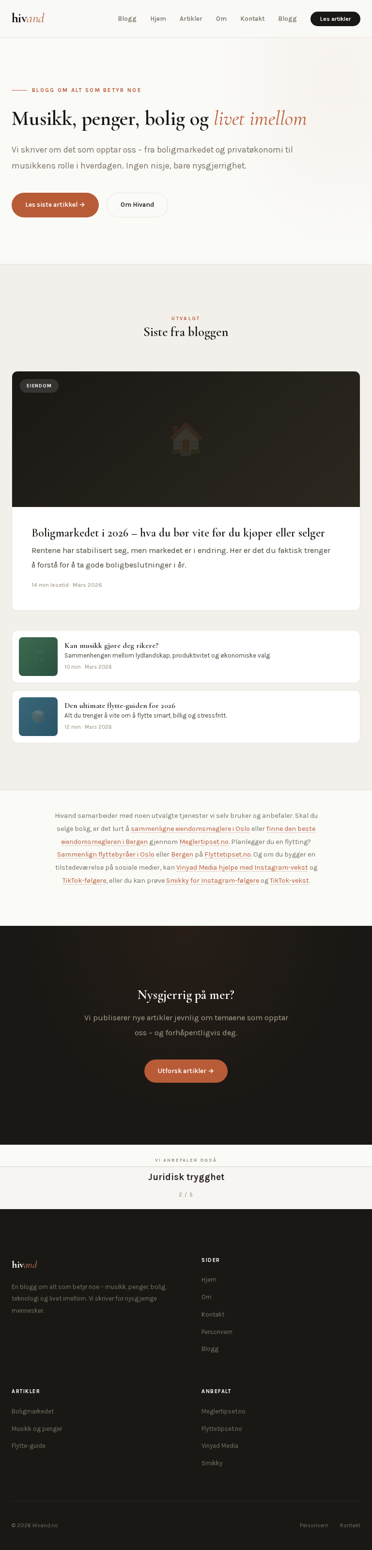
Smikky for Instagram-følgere (212, 880)
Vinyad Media (220, 1445)
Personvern (217, 1331)
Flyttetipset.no (227, 854)
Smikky (212, 1463)
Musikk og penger (37, 1428)
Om (221, 18)
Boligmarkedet (33, 1411)
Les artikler (335, 18)
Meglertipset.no (204, 842)
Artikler (191, 18)
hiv (28, 18)
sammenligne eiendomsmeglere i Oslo (190, 829)
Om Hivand (137, 204)
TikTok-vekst (289, 880)
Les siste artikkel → (55, 204)
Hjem (158, 18)
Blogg (127, 18)
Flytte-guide (29, 1445)
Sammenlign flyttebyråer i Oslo (106, 854)
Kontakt (252, 18)
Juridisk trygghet (186, 1177)
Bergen (182, 854)
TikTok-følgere (84, 880)
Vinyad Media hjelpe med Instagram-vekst (242, 867)
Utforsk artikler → (186, 1070)
